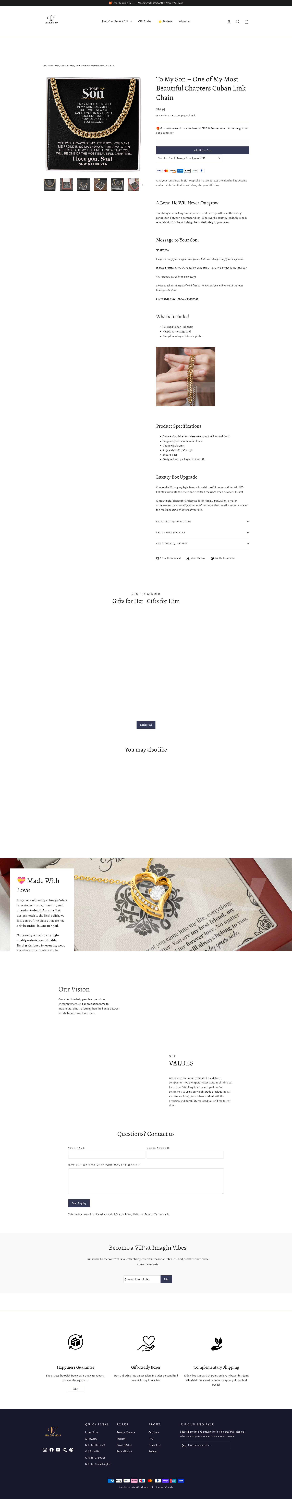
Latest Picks (91, 1432)
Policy (75, 1388)
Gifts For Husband (95, 1445)
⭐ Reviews (165, 21)
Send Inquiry (79, 1203)
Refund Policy (124, 1451)
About (183, 21)
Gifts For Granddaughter (98, 1464)
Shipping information (173, 521)
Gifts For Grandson (95, 1457)
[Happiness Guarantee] (75, 1344)
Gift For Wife (92, 1451)
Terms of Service (154, 1214)
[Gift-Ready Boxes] (146, 1344)
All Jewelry (91, 1438)
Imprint (121, 1438)
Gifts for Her (127, 601)
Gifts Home (48, 66)
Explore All (146, 725)
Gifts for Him (163, 601)
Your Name (76, 1148)
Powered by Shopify (164, 1487)
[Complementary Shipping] (216, 1344)
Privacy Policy (132, 1214)
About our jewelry (171, 532)
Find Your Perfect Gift (115, 21)
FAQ (151, 1438)
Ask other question (171, 543)
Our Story (154, 1432)
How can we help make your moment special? (104, 1165)
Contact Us (154, 1445)
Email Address (158, 1148)
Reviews (153, 1451)
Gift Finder (144, 21)
